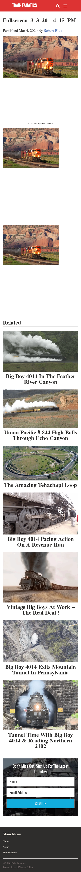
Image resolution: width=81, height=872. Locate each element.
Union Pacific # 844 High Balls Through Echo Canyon (40, 435)
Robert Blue (53, 30)
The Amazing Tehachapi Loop (40, 484)
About (6, 846)
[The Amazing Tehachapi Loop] (40, 463)
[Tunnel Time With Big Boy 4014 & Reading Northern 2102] (40, 705)
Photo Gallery (10, 852)
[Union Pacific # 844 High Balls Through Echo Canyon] (40, 408)
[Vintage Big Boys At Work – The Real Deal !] (40, 577)
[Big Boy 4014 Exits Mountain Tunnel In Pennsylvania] (40, 641)
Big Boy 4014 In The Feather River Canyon (40, 379)
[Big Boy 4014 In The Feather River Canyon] (40, 351)
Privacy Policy (25, 867)
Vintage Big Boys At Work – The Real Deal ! (41, 609)
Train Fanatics (24, 5)
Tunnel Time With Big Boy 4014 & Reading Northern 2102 (40, 740)
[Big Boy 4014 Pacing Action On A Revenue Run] (40, 513)
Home (6, 841)
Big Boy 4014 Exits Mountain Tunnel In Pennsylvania (40, 669)
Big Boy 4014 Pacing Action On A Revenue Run (40, 541)
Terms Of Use (9, 867)
